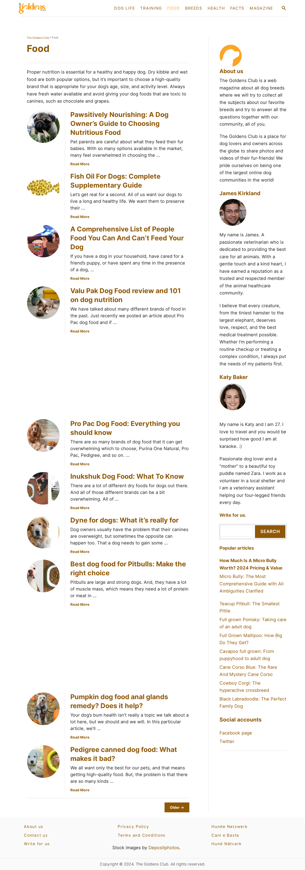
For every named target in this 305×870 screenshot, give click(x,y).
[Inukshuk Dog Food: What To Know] (43, 488)
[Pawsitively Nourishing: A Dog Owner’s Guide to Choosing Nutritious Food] (43, 126)
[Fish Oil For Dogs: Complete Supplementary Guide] (43, 188)
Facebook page (235, 733)
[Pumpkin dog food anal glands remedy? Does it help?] (43, 708)
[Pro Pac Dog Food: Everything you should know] (43, 435)
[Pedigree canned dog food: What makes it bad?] (43, 761)
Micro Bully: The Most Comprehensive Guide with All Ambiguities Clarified (251, 584)
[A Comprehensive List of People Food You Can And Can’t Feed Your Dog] (43, 241)
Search (270, 531)
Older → (177, 807)
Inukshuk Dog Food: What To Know (127, 476)
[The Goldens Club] (58, 8)
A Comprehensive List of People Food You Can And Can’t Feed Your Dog (127, 238)
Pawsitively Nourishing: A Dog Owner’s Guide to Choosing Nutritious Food (119, 123)
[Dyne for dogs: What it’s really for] (43, 532)
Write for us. (232, 515)
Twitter (226, 741)
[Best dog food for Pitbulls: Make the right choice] (43, 576)
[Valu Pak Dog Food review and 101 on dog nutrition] (43, 302)
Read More (80, 164)
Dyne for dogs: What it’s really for (124, 520)
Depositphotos (163, 847)
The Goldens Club (38, 37)
